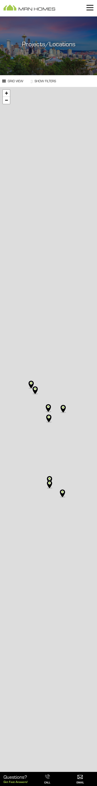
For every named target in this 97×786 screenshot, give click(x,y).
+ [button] (6, 93)
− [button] (6, 100)
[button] (80, 775)
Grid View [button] (15, 81)
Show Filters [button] (45, 81)
